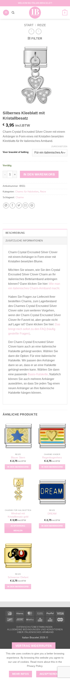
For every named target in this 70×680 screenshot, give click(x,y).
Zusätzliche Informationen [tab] (24, 240)
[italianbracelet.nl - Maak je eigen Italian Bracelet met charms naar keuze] (35, 12)
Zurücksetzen (59, 146)
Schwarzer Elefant (18, 577)
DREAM (52, 513)
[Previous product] (38, 31)
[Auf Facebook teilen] (12, 205)
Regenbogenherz (52, 457)
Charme (20, 197)
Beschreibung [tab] (15, 233)
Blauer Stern (18, 457)
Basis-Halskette (38, 374)
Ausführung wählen (18, 528)
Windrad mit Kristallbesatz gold (18, 515)
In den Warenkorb (39, 174)
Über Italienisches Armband (35, 632)
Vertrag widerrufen (33, 645)
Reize (41, 25)
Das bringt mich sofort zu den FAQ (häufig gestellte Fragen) (34, 329)
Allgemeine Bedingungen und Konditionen (35, 629)
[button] (6, 13)
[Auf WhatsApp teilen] (6, 205)
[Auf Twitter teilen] (19, 205)
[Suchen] (13, 12)
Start (29, 25)
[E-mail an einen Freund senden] (25, 205)
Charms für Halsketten (27, 191)
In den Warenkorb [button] (18, 467)
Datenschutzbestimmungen (35, 627)
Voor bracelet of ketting (16, 152)
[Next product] (31, 31)
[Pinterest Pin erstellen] (32, 205)
